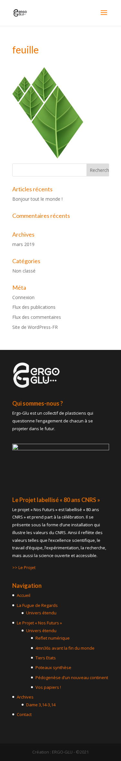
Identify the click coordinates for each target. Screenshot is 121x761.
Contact (24, 714)
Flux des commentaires (36, 317)
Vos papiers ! (48, 687)
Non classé (23, 271)
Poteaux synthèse (53, 667)
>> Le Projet (23, 567)
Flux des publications (33, 307)
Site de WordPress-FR (35, 327)
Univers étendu (41, 613)
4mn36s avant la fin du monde (65, 648)
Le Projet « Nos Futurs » (39, 623)
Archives (25, 697)
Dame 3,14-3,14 (40, 705)
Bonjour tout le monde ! (37, 199)
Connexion (23, 297)
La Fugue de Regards (37, 605)
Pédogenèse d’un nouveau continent (71, 677)
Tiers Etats (45, 658)
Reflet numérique (52, 638)
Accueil (23, 595)
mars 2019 (23, 244)
